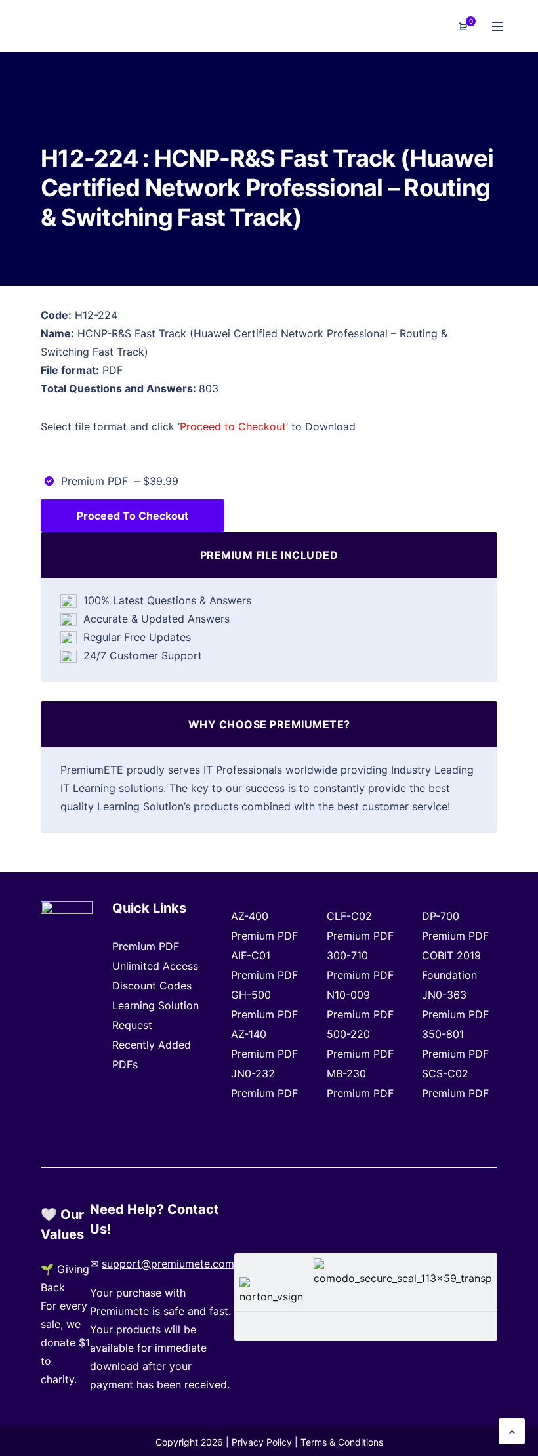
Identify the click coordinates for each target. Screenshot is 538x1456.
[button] (512, 1431)
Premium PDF (145, 946)
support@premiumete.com (168, 1263)
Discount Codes (152, 985)
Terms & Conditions (341, 1441)
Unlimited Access (155, 965)
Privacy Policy (262, 1441)
